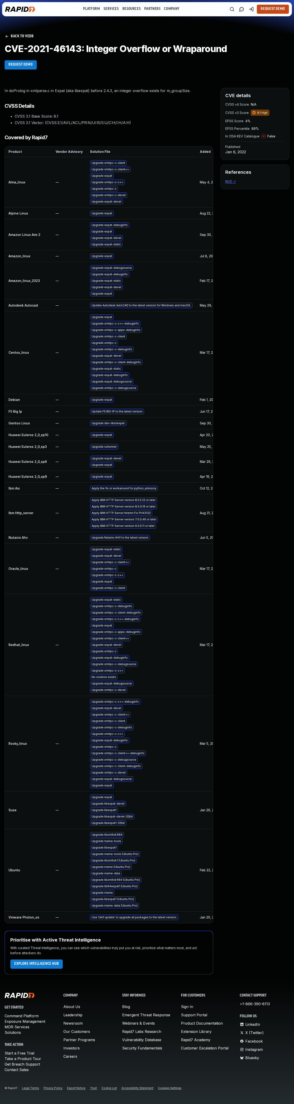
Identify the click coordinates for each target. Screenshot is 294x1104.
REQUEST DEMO (20, 65)
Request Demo (273, 9)
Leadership (72, 1015)
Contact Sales (17, 1069)
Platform (91, 9)
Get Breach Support (22, 1064)
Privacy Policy (53, 1088)
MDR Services (17, 1027)
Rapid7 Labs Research (141, 1031)
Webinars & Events (138, 1023)
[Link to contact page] (241, 9)
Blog (126, 1006)
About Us (71, 1006)
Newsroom (73, 1023)
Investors (71, 1048)
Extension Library (196, 1031)
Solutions (13, 1032)
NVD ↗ (230, 181)
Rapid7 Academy (195, 1039)
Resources (131, 9)
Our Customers (76, 1031)
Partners (152, 9)
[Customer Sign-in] (251, 9)
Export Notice (76, 1088)
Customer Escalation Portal (205, 1048)
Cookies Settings (169, 1088)
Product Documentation (202, 1023)
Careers (70, 1056)
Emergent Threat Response (146, 1015)
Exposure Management (25, 1021)
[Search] (232, 9)
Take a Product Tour (23, 1058)
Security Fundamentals (142, 1048)
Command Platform (22, 1016)
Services (111, 9)
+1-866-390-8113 (255, 1004)
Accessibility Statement (137, 1088)
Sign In (187, 1006)
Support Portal (194, 1015)
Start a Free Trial (19, 1053)
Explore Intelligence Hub (36, 964)
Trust (93, 1088)
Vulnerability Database (141, 1039)
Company (171, 9)
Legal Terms (30, 1088)
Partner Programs (79, 1039)
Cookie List (109, 1088)
